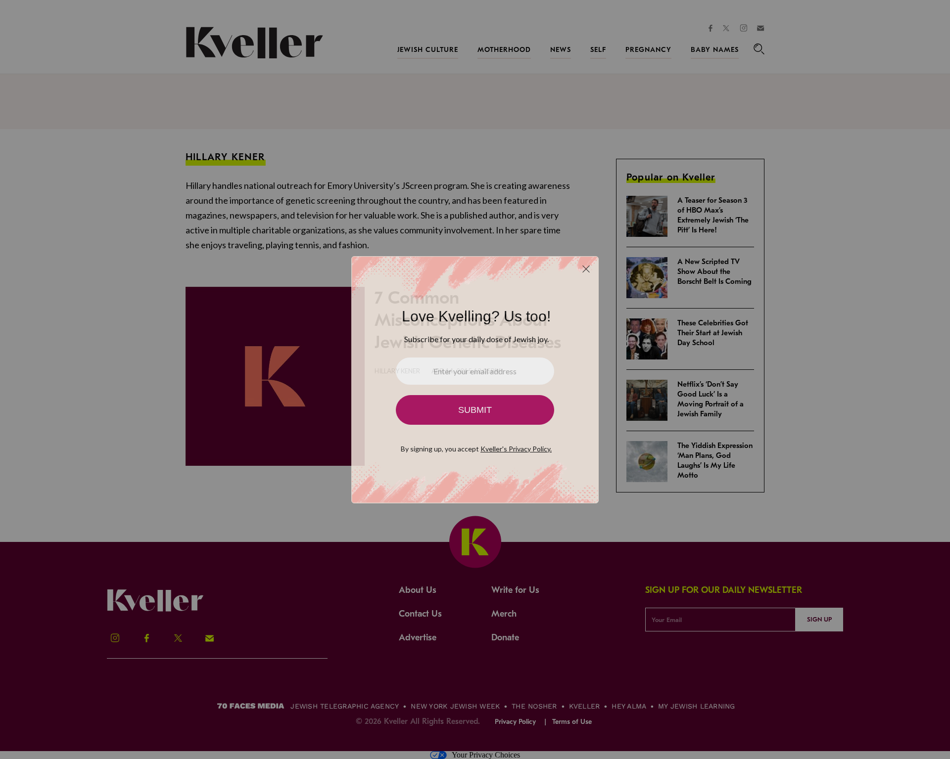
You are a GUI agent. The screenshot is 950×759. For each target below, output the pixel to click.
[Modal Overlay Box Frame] (475, 379)
